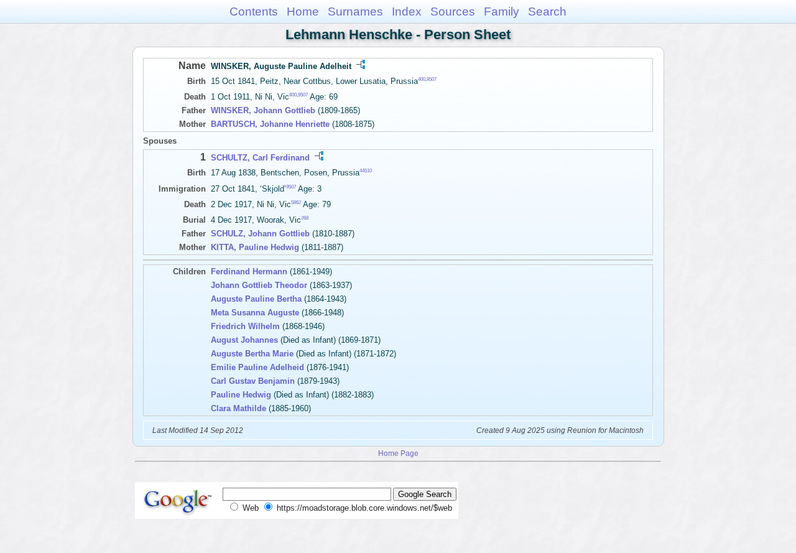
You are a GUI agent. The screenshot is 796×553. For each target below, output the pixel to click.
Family (501, 11)
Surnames (355, 11)
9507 (432, 79)
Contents (253, 11)
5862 (296, 202)
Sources (452, 11)
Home (303, 11)
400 (421, 79)
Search (547, 11)
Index (407, 11)
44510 (365, 171)
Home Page (398, 453)
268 (304, 218)
